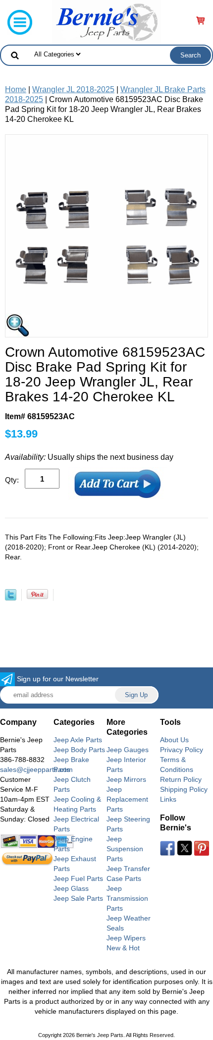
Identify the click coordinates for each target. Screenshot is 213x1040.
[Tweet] (10, 598)
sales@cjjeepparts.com (36, 769)
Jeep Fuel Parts (78, 878)
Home (15, 89)
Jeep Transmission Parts (127, 898)
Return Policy (181, 779)
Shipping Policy (184, 789)
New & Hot (123, 948)
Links (168, 799)
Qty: (12, 480)
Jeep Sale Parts (78, 898)
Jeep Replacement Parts (127, 799)
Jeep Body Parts (79, 750)
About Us (174, 740)
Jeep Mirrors (126, 779)
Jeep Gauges (127, 750)
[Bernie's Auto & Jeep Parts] (106, 21)
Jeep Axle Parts (77, 740)
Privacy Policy (181, 750)
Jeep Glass (71, 888)
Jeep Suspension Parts (124, 849)
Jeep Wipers (126, 938)
